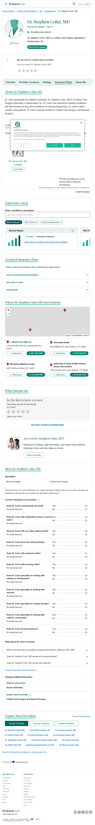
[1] (19, 69)
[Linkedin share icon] (83, 813)
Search (74, 3)
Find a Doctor (8, 11)
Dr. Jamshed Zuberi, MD (64, 734)
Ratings (47, 82)
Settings (22, 145)
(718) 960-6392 (37, 374)
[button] (38, 499)
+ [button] (8, 310)
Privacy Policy (47, 136)
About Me (81, 82)
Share (16, 43)
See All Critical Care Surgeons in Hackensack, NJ (24, 752)
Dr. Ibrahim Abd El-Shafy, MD (44, 739)
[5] (36, 69)
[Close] (81, 122)
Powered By (7, 762)
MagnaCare (12, 290)
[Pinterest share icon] (91, 813)
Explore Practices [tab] (66, 723)
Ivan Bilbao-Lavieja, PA (40, 730)
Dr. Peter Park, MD (13, 744)
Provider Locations (29, 82)
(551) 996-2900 (37, 353)
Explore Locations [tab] (41, 723)
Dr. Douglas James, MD (65, 730)
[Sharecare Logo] (17, 4)
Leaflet (68, 335)
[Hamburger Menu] (6, 4)
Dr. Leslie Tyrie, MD (70, 739)
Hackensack (50, 11)
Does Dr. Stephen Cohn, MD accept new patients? (29, 662)
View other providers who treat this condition (46, 241)
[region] (47, 135)
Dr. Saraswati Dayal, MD (15, 739)
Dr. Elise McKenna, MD (38, 734)
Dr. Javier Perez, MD (14, 734)
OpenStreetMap (77, 335)
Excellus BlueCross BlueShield (22, 275)
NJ (41, 11)
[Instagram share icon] (79, 813)
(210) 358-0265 (80, 353)
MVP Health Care (15, 282)
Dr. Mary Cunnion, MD (69, 744)
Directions (17, 353)
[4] (31, 69)
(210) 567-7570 (80, 374)
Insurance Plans (63, 82)
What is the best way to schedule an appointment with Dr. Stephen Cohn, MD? (41, 649)
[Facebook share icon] (75, 813)
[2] (23, 69)
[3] (27, 69)
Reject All (55, 145)
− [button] (8, 313)
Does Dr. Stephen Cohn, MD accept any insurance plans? (32, 656)
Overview (10, 82)
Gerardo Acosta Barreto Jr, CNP (40, 744)
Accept (72, 145)
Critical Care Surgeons (27, 11)
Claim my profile (34, 455)
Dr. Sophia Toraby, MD (15, 730)
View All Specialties (81, 716)
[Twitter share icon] (87, 813)
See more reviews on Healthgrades (47, 424)
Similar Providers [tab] (16, 723)
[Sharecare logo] (29, 811)
